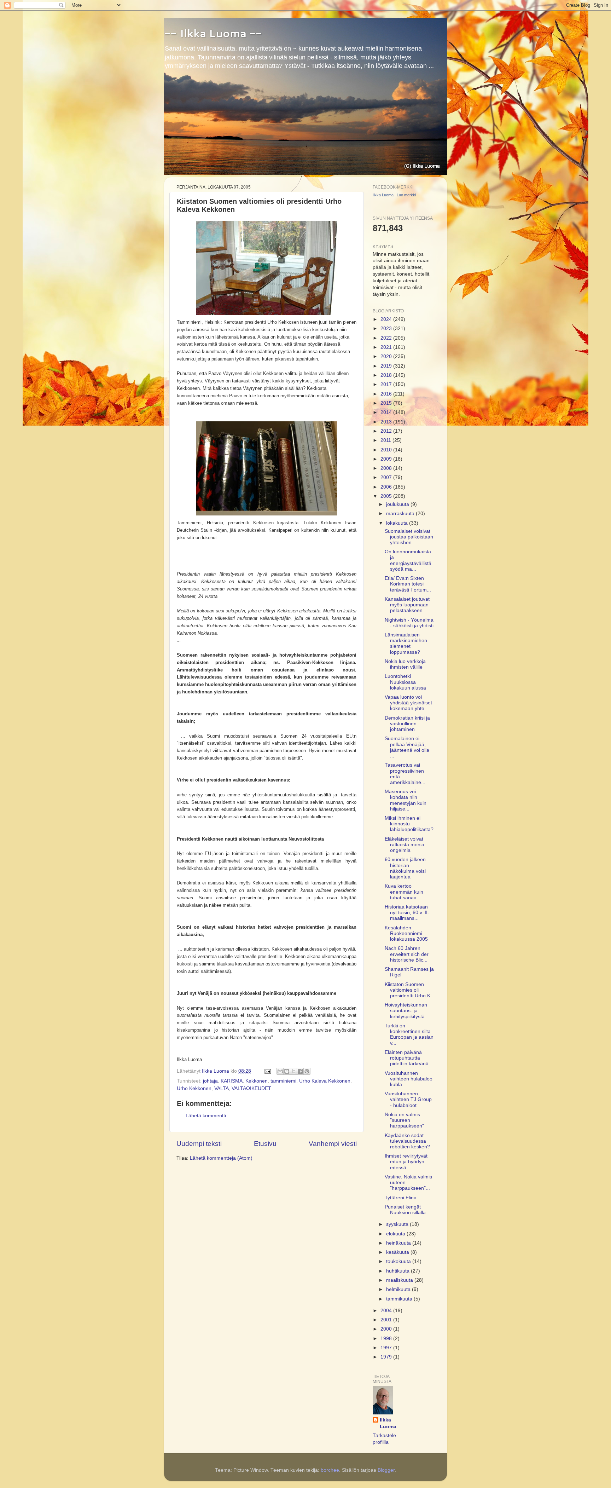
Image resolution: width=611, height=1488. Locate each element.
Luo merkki (406, 195)
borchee (330, 1470)
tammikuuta (400, 1299)
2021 (386, 347)
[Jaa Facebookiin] (300, 1071)
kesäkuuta (398, 1252)
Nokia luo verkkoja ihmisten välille (405, 664)
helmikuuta (399, 1289)
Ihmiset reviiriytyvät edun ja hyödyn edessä (406, 1161)
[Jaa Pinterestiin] (306, 1071)
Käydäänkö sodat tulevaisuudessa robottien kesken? (407, 1141)
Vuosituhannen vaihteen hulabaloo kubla (408, 1079)
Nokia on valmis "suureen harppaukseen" (404, 1120)
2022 (386, 338)
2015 (386, 403)
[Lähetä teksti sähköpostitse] (267, 1071)
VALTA (221, 1088)
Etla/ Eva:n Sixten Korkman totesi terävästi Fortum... (408, 584)
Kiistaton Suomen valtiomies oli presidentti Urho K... (410, 990)
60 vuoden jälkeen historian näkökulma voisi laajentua (405, 868)
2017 (386, 384)
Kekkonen (256, 1081)
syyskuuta (398, 1224)
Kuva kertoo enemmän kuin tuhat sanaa (404, 891)
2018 (386, 375)
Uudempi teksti (199, 1143)
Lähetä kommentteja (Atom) (221, 1158)
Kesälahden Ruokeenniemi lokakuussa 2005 (406, 933)
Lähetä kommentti (206, 1115)
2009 (386, 459)
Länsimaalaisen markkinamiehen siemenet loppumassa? (406, 643)
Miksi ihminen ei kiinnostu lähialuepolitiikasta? (409, 823)
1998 (386, 1338)
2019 (386, 366)
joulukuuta (398, 504)
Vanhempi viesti (333, 1143)
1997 (386, 1347)
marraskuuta (401, 513)
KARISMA (232, 1081)
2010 (386, 449)
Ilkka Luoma (383, 195)
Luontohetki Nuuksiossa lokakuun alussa (405, 682)
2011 (386, 440)
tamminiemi (283, 1081)
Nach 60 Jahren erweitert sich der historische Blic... (407, 954)
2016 (386, 394)
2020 (386, 356)
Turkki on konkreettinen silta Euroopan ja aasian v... (409, 1034)
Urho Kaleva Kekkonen (324, 1081)
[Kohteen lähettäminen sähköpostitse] (280, 1071)
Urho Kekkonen (194, 1088)
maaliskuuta (400, 1280)
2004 (386, 1310)
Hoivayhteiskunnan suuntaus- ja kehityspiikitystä (406, 1010)
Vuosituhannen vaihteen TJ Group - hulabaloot (408, 1099)
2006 (386, 487)
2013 (386, 422)
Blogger (386, 1470)
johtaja (210, 1081)
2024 (386, 319)
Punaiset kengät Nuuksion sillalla (405, 1209)
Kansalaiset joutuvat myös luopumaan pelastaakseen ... (407, 604)
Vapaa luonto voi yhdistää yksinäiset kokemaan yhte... (408, 702)
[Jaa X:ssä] (293, 1071)
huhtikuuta (398, 1271)
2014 (386, 412)
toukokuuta (399, 1261)
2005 (386, 496)
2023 (386, 328)
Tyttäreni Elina (401, 1197)
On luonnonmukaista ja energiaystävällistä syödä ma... (408, 560)
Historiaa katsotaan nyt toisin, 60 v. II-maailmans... (407, 912)
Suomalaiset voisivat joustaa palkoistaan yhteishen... (409, 537)
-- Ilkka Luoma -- (213, 33)
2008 (386, 468)
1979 (386, 1357)
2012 (386, 431)
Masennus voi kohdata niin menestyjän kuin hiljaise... (405, 800)
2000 (386, 1329)
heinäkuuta (399, 1243)
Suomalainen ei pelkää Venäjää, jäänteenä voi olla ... (407, 747)
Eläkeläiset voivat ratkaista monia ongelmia (404, 844)
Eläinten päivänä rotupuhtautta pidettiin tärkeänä (407, 1058)
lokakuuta (397, 523)
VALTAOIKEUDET (251, 1088)
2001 (386, 1319)
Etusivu (265, 1143)
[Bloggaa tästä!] (286, 1071)
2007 (386, 477)
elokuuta (396, 1233)
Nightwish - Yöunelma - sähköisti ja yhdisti (409, 622)
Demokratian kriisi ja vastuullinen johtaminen (407, 723)
